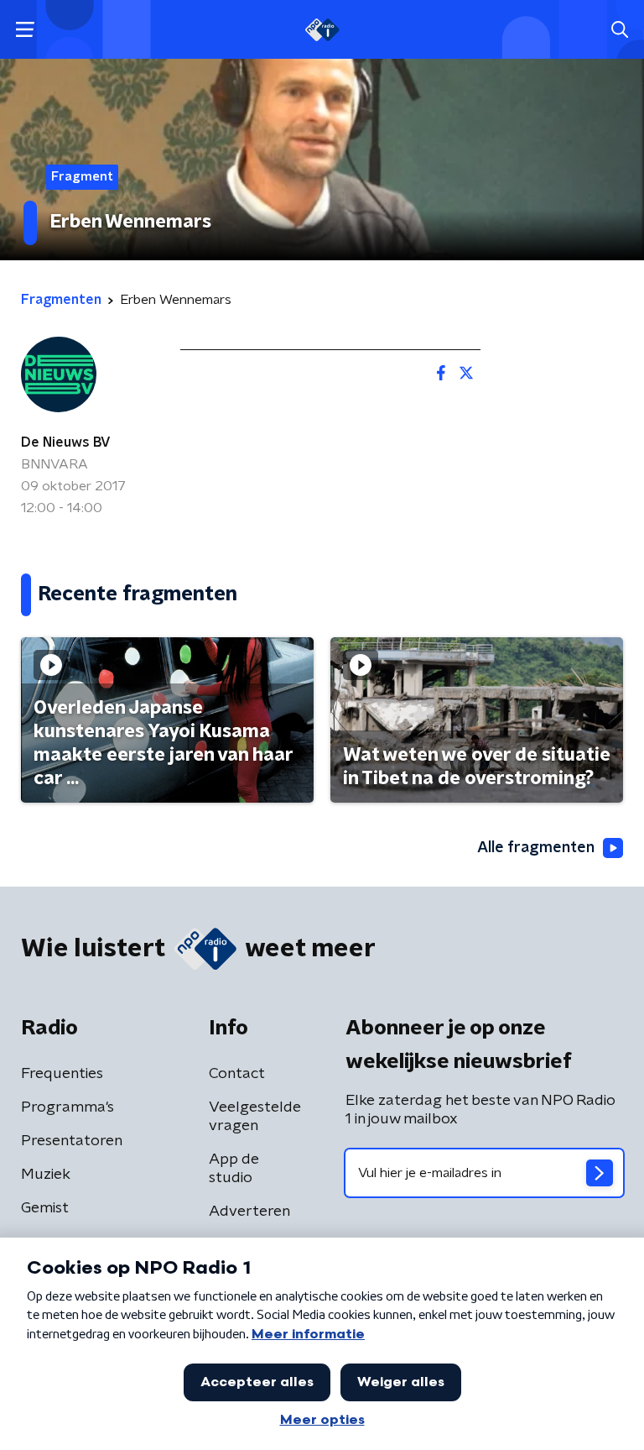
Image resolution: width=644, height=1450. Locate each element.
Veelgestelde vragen (255, 1116)
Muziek (45, 1174)
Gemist (45, 1208)
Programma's (67, 1107)
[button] (24, 29)
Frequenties (62, 1073)
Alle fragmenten (536, 848)
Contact (237, 1073)
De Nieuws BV (66, 442)
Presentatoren (71, 1141)
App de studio (234, 1169)
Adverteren (249, 1211)
